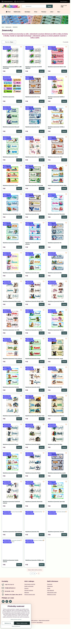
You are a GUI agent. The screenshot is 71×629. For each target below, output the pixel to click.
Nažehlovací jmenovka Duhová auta (57, 66)
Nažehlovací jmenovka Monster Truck (34, 415)
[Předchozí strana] (31, 573)
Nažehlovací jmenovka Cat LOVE (11, 330)
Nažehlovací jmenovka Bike (55, 272)
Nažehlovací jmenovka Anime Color (12, 272)
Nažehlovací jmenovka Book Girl (56, 301)
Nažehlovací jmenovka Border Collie (34, 301)
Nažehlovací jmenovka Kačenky (11, 387)
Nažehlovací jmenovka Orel (32, 214)
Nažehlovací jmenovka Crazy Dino (33, 330)
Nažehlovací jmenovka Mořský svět (12, 214)
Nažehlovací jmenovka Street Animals (12, 531)
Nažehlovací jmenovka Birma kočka (12, 301)
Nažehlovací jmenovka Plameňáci (56, 214)
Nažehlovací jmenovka (8, 96)
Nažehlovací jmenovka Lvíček (10, 185)
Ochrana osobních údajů (29, 594)
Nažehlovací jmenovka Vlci (54, 242)
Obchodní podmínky (28, 590)
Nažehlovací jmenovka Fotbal (10, 157)
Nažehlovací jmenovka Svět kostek (34, 185)
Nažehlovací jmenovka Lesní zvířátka (34, 157)
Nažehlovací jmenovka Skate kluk (33, 501)
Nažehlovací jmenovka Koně (55, 387)
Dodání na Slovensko (28, 586)
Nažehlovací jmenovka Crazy (32, 96)
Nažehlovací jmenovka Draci (32, 127)
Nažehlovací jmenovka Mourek (10, 444)
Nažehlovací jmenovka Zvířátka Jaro (34, 560)
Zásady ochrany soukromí (44, 620)
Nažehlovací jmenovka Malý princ (11, 415)
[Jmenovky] (35, 20)
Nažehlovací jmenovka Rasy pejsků (57, 473)
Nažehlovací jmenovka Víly (32, 531)
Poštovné (26, 588)
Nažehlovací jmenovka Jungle (55, 358)
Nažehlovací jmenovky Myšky (32, 444)
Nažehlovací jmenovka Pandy (10, 473)
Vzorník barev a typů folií (29, 584)
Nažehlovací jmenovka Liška (55, 157)
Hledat (49, 6)
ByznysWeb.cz (40, 622)
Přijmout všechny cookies (22, 623)
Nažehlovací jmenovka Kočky (32, 387)
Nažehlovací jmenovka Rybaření (11, 242)
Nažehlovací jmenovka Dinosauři (11, 127)
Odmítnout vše (8, 623)
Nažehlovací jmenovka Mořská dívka (57, 185)
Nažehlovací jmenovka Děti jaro (56, 330)
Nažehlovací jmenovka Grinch (32, 358)
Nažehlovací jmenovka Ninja (55, 444)
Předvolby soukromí (33, 620)
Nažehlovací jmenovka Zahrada (56, 531)
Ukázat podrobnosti (16, 626)
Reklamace (26, 592)
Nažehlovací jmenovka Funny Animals (12, 358)
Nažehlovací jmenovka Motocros (56, 415)
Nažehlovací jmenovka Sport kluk (56, 501)
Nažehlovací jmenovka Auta (32, 272)
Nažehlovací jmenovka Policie (32, 473)
